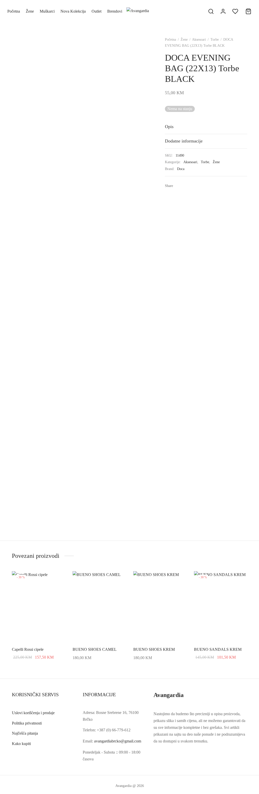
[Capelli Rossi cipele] (38, 606)
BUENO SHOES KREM (154, 649)
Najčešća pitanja (25, 733)
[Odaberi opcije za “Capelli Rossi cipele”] (57, 579)
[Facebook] (178, 185)
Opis (169, 126)
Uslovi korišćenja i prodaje (33, 713)
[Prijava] (223, 11)
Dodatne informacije (184, 140)
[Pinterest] (194, 185)
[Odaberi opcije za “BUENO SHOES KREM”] (179, 579)
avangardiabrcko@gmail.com (117, 741)
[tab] (206, 126)
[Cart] (248, 11)
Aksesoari (199, 39)
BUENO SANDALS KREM (218, 649)
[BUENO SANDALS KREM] (220, 606)
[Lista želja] (235, 11)
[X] (186, 185)
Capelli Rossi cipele (28, 649)
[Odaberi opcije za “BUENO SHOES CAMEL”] (118, 579)
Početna (13, 11)
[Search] (211, 11)
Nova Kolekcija (73, 11)
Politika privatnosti (27, 723)
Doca (180, 169)
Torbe (214, 39)
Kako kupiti (21, 743)
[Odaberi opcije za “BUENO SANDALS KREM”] (240, 579)
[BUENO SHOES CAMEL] (99, 606)
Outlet (96, 11)
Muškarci (47, 11)
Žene (30, 11)
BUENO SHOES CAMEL (95, 649)
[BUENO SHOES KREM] (159, 606)
